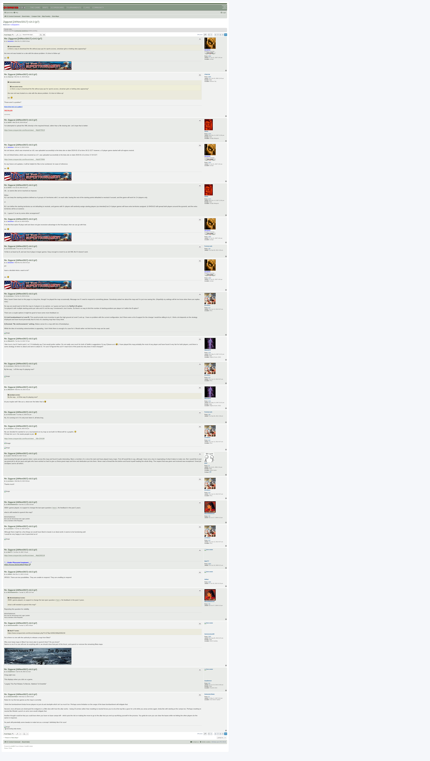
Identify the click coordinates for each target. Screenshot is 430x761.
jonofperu (207, 305)
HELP (225, 7)
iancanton (207, 50)
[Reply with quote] (199, 39)
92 (209, 696)
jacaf (205, 463)
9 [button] (222, 35)
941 (209, 683)
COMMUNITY (98, 7)
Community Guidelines (21, 31)
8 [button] (220, 35)
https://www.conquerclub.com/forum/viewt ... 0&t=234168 (24, 438)
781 (209, 516)
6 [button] (215, 35)
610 (209, 307)
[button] (205, 34)
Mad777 (206, 561)
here (54, 508)
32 (209, 465)
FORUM (224, 5)
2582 (209, 636)
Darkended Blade (209, 694)
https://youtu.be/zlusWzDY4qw (16, 565)
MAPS (45, 7)
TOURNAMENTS (74, 7)
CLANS (87, 7)
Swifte (206, 131)
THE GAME (35, 7)
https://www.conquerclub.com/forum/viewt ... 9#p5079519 (24, 130)
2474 (209, 133)
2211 (209, 352)
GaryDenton (208, 680)
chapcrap (207, 74)
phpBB (12, 746)
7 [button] (217, 35)
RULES (225, 8)
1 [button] (211, 35)
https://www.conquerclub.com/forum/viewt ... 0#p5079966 (24, 159)
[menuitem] (15, 12)
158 (209, 248)
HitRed (206, 579)
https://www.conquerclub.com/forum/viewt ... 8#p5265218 (24, 555)
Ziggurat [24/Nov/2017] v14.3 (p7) (21, 21)
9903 (209, 563)
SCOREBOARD (57, 7)
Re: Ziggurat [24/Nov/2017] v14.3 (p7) (23, 38)
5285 (209, 582)
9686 (209, 76)
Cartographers (15, 25)
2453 (209, 56)
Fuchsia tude (208, 246)
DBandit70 (207, 350)
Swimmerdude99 (209, 634)
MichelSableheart (209, 513)
